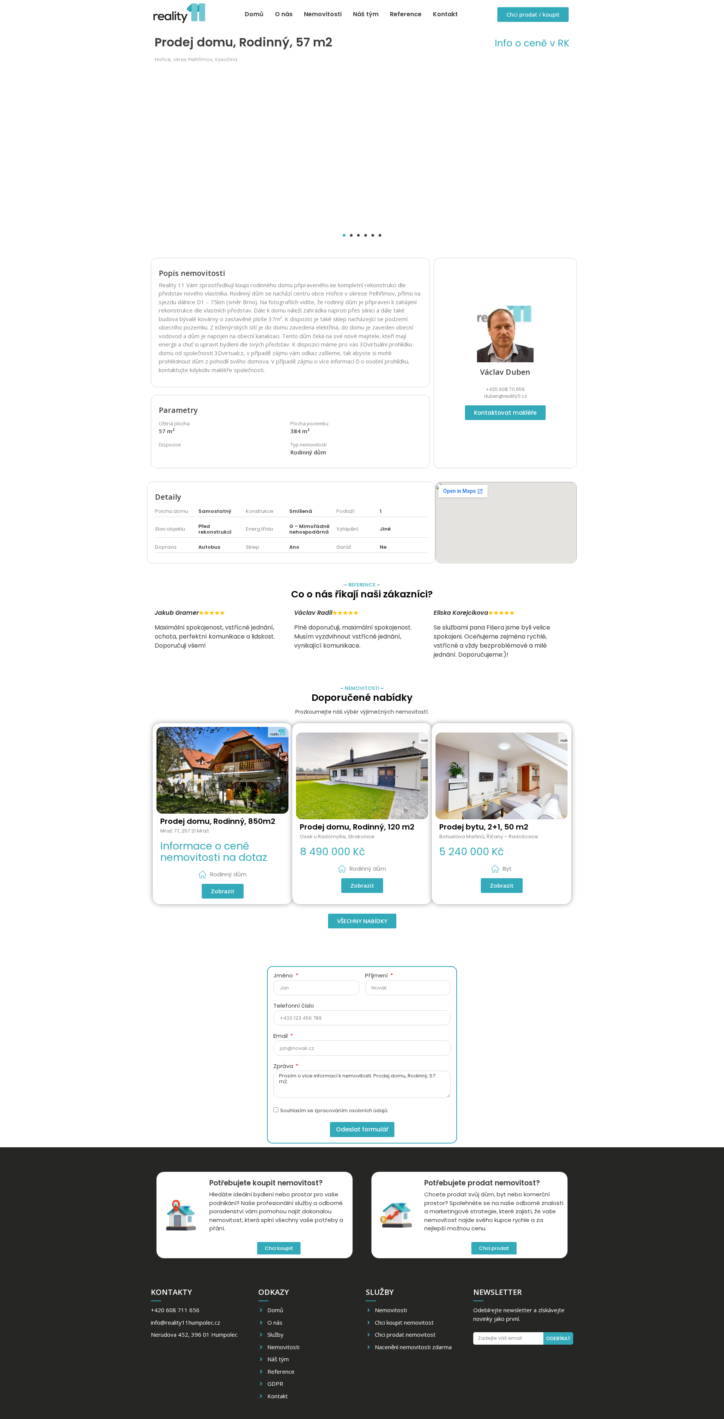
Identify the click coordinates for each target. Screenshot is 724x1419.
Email (281, 1036)
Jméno (284, 976)
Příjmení (377, 976)
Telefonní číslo (293, 1006)
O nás (284, 14)
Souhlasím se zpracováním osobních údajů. (334, 1110)
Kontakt (445, 14)
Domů (254, 14)
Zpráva (284, 1066)
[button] (344, 235)
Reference (406, 14)
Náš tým (366, 14)
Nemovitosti (323, 14)
